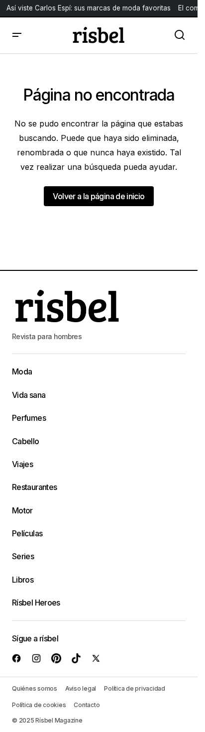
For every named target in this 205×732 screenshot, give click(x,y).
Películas (27, 533)
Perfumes (29, 418)
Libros (22, 580)
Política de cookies (39, 705)
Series (23, 556)
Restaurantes (34, 487)
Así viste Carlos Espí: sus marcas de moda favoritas (88, 8)
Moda (22, 371)
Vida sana (28, 395)
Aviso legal (80, 688)
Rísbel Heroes (36, 603)
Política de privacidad (134, 688)
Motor (22, 510)
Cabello (25, 441)
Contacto (87, 705)
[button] (17, 35)
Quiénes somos (34, 688)
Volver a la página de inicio (98, 196)
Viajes (22, 464)
